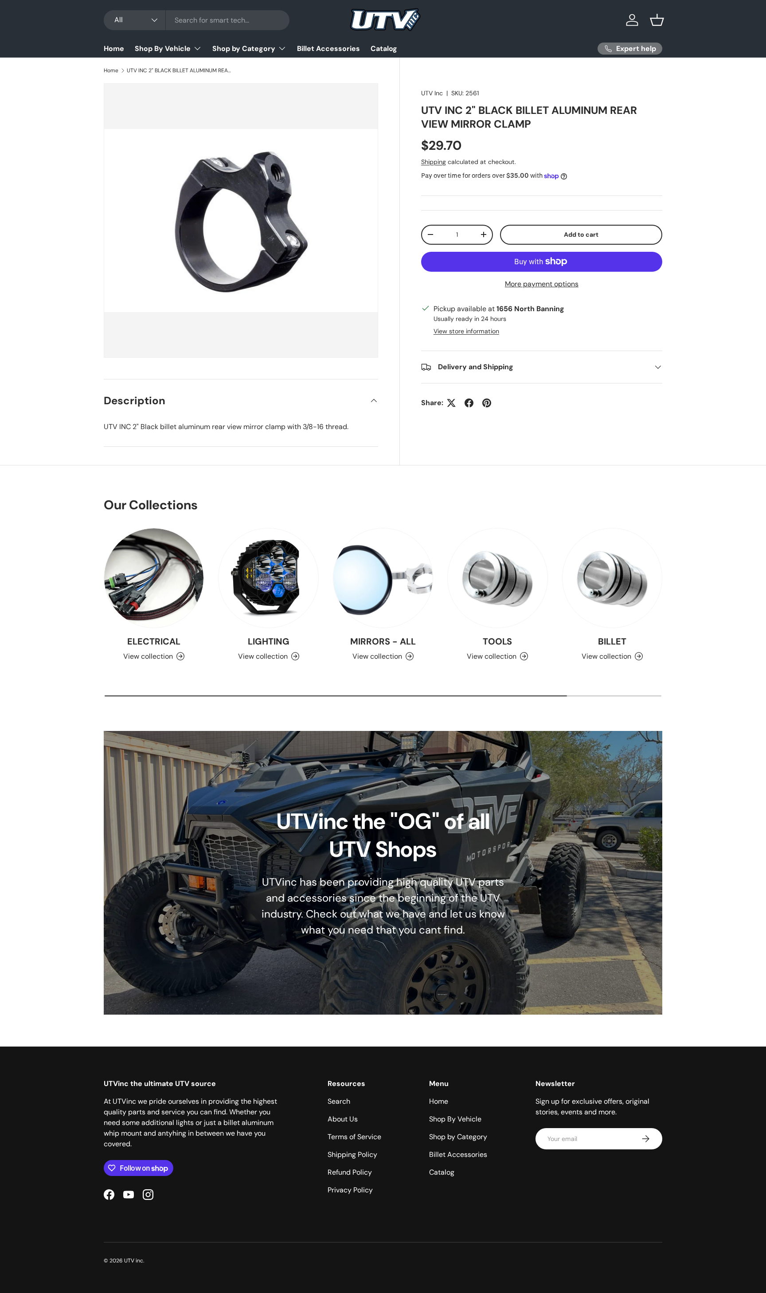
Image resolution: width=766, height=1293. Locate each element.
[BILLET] (612, 578)
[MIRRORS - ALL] (383, 578)
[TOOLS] (497, 578)
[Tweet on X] (451, 403)
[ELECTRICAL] (153, 578)
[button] (657, 20)
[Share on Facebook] (469, 403)
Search (339, 1101)
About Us (343, 1119)
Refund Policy (350, 1172)
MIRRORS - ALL (383, 641)
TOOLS (497, 641)
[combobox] (196, 20)
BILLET (612, 641)
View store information (466, 331)
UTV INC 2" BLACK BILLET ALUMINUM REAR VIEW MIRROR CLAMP (180, 70)
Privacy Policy (350, 1190)
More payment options (541, 284)
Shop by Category (243, 48)
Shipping (433, 162)
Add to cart (581, 234)
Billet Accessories (328, 48)
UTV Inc (432, 93)
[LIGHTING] (268, 578)
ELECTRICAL (153, 641)
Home (114, 48)
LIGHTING (268, 641)
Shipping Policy (352, 1154)
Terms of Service (354, 1136)
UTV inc (133, 1260)
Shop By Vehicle (163, 48)
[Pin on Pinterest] (487, 403)
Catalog (384, 48)
